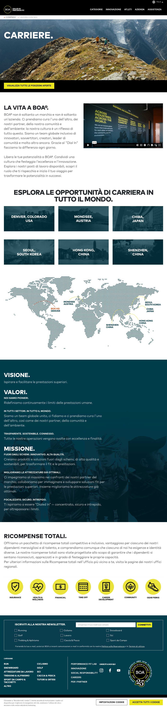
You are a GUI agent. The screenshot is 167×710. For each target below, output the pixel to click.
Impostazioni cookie (111, 702)
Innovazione (78, 669)
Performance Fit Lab (84, 664)
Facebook (110, 670)
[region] (83, 704)
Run (6, 664)
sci (39, 672)
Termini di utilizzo (136, 646)
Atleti (128, 9)
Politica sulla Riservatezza (113, 646)
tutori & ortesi (46, 680)
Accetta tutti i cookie (146, 702)
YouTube (119, 670)
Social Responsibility (84, 673)
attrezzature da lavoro (18, 672)
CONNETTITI (144, 625)
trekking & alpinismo (16, 676)
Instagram (101, 670)
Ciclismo (42, 664)
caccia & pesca (46, 676)
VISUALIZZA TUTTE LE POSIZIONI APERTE (29, 86)
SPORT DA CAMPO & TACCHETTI (15, 681)
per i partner (79, 682)
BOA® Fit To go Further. (20, 10)
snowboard (11, 668)
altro (7, 686)
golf (40, 668)
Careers (76, 677)
